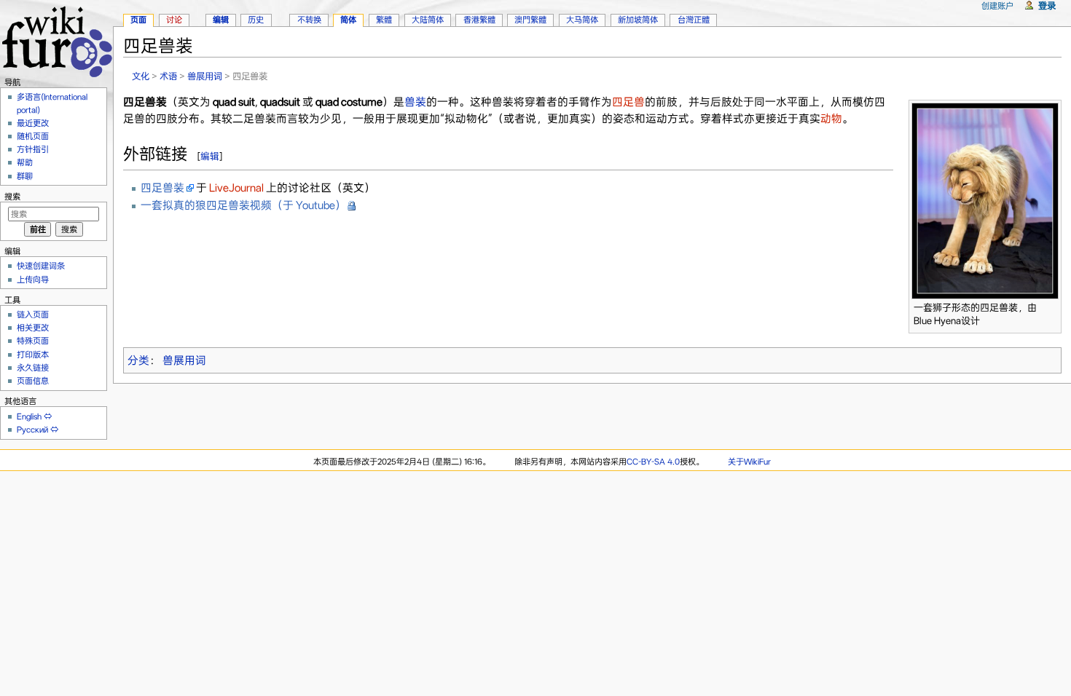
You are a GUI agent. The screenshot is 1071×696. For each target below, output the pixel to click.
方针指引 (33, 149)
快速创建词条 (41, 266)
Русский (32, 429)
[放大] (1051, 305)
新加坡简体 (638, 20)
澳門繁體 (530, 20)
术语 (168, 76)
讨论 (174, 20)
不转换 (309, 20)
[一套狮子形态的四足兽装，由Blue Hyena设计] (985, 199)
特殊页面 (33, 341)
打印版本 (33, 354)
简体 (348, 20)
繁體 (384, 20)
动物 (831, 118)
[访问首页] (56, 39)
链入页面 (33, 314)
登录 (1047, 5)
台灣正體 (694, 20)
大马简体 (582, 20)
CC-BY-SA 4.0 (653, 461)
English (29, 416)
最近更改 (33, 123)
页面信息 (33, 381)
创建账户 (997, 6)
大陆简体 (428, 20)
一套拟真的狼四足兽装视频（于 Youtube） (243, 205)
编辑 (209, 156)
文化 (140, 76)
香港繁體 (479, 20)
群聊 (25, 176)
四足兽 (628, 101)
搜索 (12, 196)
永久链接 (33, 368)
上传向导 (33, 279)
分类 (138, 360)
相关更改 (33, 328)
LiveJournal (236, 187)
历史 (256, 20)
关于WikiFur (749, 461)
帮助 (25, 162)
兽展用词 (204, 76)
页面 (138, 20)
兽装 (415, 101)
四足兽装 (162, 187)
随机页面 (33, 136)
